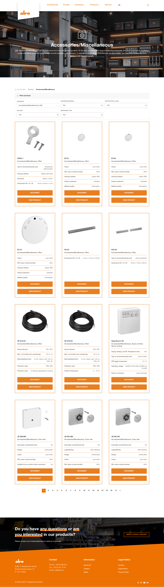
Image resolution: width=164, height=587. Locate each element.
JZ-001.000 (68, 437)
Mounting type (66, 110)
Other (40, 161)
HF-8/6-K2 (68, 341)
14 (102, 490)
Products (31, 89)
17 (116, 490)
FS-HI (66, 250)
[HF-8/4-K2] (35, 321)
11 (89, 490)
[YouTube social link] (144, 583)
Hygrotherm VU (117, 341)
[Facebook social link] (138, 583)
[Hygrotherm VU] (129, 321)
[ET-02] (129, 138)
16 (111, 490)
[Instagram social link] (141, 583)
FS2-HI (114, 250)
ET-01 (66, 158)
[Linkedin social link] (147, 583)
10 (84, 490)
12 (93, 490)
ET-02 (113, 158)
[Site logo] (28, 5)
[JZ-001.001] (129, 417)
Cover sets (42, 439)
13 (98, 490)
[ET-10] (35, 230)
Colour (20, 110)
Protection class (112, 101)
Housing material (67, 101)
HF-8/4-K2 (21, 341)
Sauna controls (137, 344)
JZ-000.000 (21, 437)
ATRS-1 (20, 158)
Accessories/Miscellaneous (27, 161)
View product (35, 200)
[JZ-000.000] (35, 417)
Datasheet (35, 193)
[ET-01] (82, 138)
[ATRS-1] (35, 138)
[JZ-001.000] (82, 417)
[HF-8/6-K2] (82, 321)
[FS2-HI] (129, 230)
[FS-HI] (82, 230)
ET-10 (19, 250)
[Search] (148, 5)
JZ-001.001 (115, 437)
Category (20, 101)
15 (107, 490)
